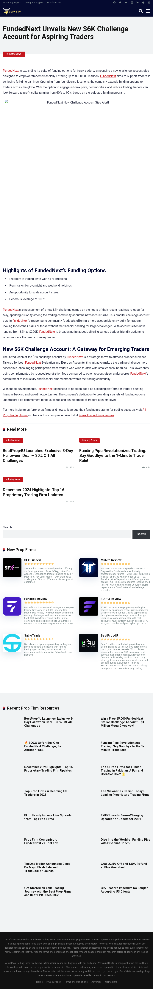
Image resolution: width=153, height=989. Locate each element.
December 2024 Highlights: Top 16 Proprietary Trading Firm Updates (33, 492)
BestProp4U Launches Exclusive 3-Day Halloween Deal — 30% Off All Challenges (38, 455)
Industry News (14, 54)
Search (7, 527)
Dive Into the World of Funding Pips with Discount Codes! (125, 841)
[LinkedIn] (138, 2)
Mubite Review (111, 560)
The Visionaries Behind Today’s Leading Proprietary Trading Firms (125, 792)
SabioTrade (32, 635)
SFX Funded (32, 560)
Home (39, 981)
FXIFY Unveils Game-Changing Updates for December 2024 (122, 817)
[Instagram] (132, 2)
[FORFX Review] (88, 614)
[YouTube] (126, 2)
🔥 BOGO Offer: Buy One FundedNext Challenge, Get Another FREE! (43, 746)
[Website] (149, 2)
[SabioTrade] (12, 651)
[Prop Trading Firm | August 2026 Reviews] (12, 10)
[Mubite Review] (88, 576)
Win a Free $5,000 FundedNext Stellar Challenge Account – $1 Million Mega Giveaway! (122, 722)
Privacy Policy (53, 981)
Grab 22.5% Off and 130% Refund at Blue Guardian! (124, 865)
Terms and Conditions (76, 981)
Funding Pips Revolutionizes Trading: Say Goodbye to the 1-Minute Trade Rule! (112, 455)
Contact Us (111, 981)
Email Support (54, 2)
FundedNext (11, 70)
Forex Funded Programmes (96, 415)
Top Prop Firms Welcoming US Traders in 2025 (45, 792)
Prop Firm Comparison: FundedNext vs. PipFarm (41, 841)
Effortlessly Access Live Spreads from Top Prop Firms (48, 817)
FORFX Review (111, 599)
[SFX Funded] (12, 576)
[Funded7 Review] (12, 614)
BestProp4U (109, 635)
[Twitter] (120, 2)
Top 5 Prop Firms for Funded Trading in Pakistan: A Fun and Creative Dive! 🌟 (122, 770)
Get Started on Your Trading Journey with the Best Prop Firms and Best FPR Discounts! (47, 891)
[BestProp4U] (88, 651)
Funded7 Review (35, 599)
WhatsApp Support (12, 2)
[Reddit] (143, 2)
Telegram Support (34, 2)
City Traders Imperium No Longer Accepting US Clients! (124, 889)
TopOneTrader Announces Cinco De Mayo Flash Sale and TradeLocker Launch (47, 867)
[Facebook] (114, 2)
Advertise (96, 981)
